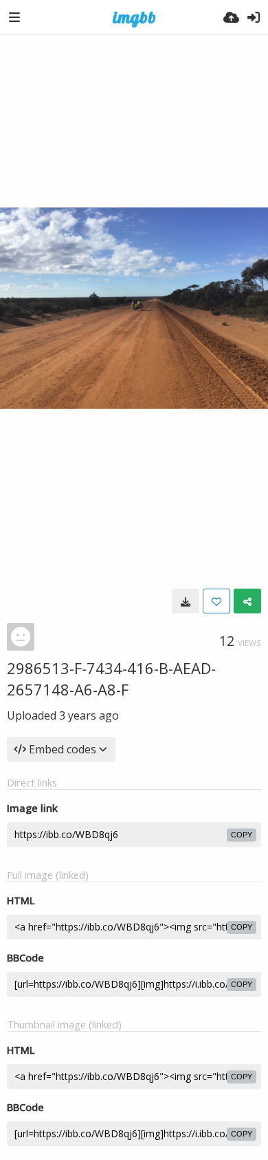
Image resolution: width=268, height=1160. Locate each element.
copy (241, 835)
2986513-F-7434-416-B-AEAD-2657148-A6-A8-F (111, 679)
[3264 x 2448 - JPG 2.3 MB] (185, 601)
